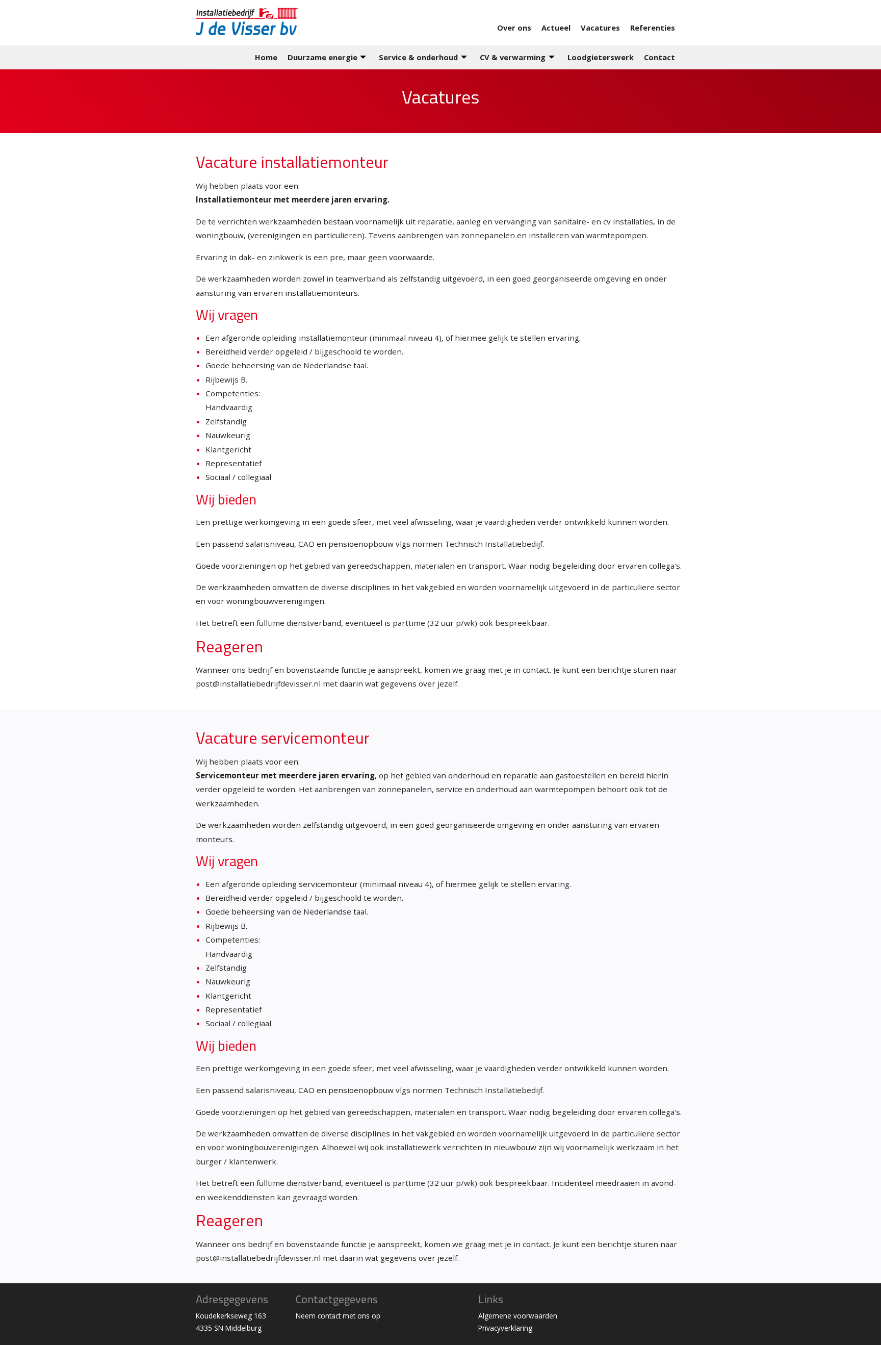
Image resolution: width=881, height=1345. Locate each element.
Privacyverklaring (505, 1328)
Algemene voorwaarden (517, 1316)
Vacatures (600, 27)
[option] (440, 101)
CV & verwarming (513, 57)
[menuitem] (519, 28)
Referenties (652, 27)
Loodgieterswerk (600, 57)
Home (266, 57)
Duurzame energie (322, 57)
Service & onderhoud (418, 57)
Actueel (556, 27)
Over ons (514, 27)
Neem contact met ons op (338, 1316)
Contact (659, 57)
